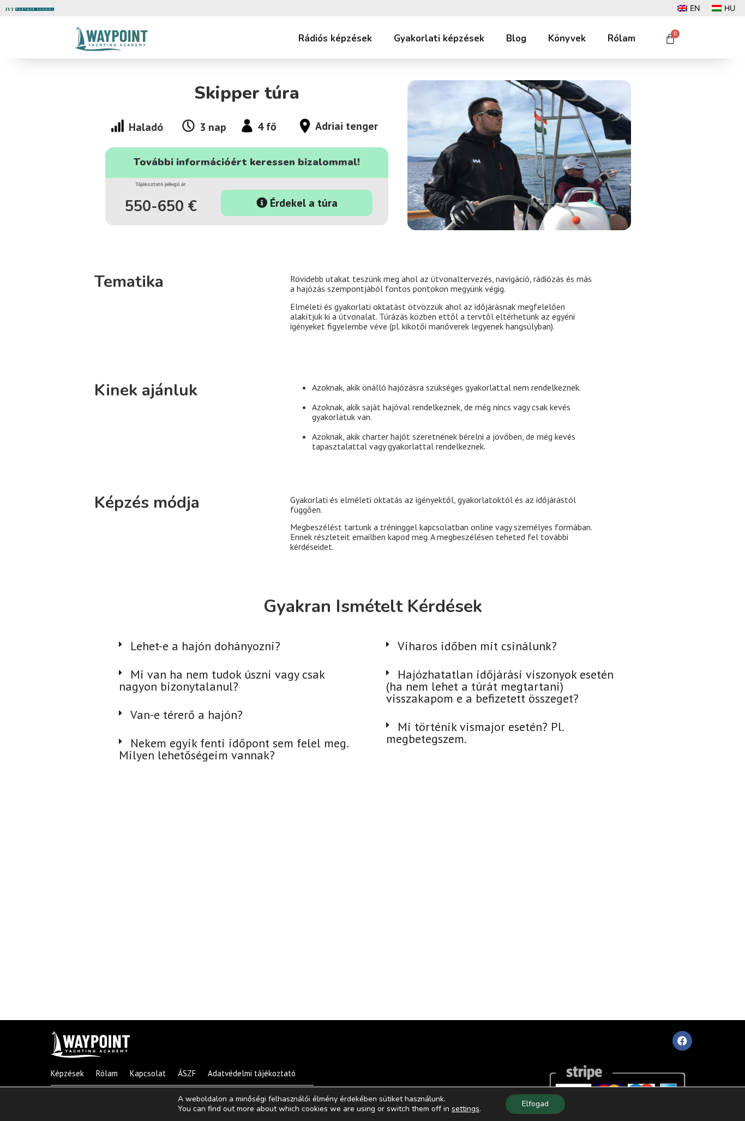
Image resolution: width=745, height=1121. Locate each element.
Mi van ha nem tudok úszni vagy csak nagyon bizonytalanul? (222, 680)
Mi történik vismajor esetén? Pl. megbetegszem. (474, 732)
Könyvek (567, 38)
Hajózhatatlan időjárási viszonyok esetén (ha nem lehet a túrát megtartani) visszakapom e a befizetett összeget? (500, 686)
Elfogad (535, 1104)
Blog (516, 38)
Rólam (621, 38)
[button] (239, 646)
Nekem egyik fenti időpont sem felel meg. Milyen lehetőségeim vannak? (233, 749)
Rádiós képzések (335, 38)
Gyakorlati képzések (439, 38)
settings (465, 1109)
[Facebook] (682, 1041)
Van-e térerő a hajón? (186, 714)
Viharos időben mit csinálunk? (477, 646)
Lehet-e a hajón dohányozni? (205, 646)
